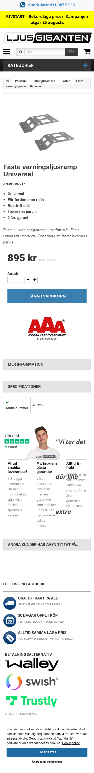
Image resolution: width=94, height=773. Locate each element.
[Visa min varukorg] (89, 53)
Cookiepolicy (71, 743)
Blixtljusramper (44, 81)
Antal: (12, 273)
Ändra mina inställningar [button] (47, 762)
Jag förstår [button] (47, 752)
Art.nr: (8, 183)
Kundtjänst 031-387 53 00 (51, 4)
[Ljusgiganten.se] (47, 38)
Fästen (66, 81)
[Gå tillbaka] (7, 80)
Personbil (21, 81)
